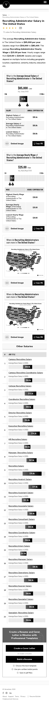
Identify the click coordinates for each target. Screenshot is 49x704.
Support (11, 696)
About (5, 696)
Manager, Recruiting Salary (21, 453)
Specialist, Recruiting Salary (21, 613)
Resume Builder (35, 696)
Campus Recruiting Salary (20, 359)
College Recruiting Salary (20, 386)
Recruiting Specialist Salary (21, 599)
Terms (17, 696)
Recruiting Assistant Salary (21, 493)
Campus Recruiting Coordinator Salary (26, 373)
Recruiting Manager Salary (21, 559)
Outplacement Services (10, 699)
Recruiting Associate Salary (21, 506)
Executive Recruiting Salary (21, 426)
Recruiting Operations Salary (22, 573)
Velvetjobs (6, 4)
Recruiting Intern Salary (19, 546)
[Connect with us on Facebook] (3, 693)
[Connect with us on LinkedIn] (11, 693)
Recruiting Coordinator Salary (22, 533)
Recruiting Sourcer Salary (20, 586)
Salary (5, 15)
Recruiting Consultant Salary (22, 519)
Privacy (22, 696)
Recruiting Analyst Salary (20, 479)
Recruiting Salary (16, 466)
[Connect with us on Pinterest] (7, 693)
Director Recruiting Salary (20, 413)
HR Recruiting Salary (18, 439)
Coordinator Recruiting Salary (22, 399)
